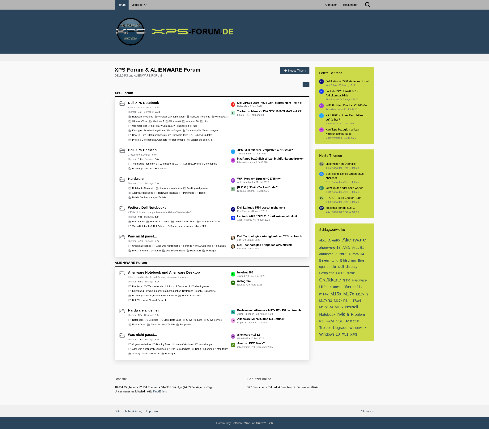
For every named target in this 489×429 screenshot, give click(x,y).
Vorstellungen (206, 344)
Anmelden (331, 4)
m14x (324, 294)
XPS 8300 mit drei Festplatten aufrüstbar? (265, 150)
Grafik (350, 273)
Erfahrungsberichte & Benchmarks (150, 168)
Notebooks (137, 320)
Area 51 (358, 248)
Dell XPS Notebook (143, 103)
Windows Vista (139, 121)
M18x (339, 307)
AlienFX (334, 240)
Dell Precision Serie (185, 221)
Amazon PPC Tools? (251, 343)
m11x (358, 287)
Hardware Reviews (168, 193)
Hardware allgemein (144, 310)
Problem (358, 314)
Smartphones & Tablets (163, 324)
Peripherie (188, 193)
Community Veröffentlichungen (202, 130)
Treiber (325, 327)
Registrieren (350, 4)
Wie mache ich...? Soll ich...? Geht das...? (168, 286)
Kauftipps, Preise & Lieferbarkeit (200, 163)
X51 (345, 334)
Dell (341, 267)
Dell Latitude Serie (210, 221)
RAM (329, 321)
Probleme (137, 286)
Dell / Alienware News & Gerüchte (149, 300)
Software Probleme (200, 116)
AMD (346, 248)
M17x (348, 293)
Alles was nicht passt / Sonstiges (149, 349)
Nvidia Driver (139, 324)
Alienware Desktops (142, 193)
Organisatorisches (141, 246)
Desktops (153, 320)
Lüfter (346, 287)
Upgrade (340, 327)
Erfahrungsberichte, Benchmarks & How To (154, 295)
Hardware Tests (180, 135)
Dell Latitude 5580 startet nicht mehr (261, 207)
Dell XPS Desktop (142, 150)
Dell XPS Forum (203, 349)
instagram (244, 281)
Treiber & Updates (202, 135)
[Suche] (367, 5)
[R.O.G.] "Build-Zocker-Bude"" (257, 187)
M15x (335, 293)
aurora (341, 254)
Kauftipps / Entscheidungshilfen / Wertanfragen (156, 130)
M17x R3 (341, 301)
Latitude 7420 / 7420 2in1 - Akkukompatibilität (267, 216)
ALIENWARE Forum (131, 263)
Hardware (136, 179)
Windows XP (221, 116)
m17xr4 (355, 301)
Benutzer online (259, 379)
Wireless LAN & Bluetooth (171, 116)
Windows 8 (175, 121)
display (351, 266)
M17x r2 (362, 294)
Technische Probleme (143, 163)
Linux (207, 121)
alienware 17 (330, 247)
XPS (353, 334)
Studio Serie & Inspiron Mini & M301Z (189, 226)
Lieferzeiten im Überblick (341, 163)
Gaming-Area (202, 286)
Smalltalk (221, 246)
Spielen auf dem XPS (201, 140)
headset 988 (245, 272)
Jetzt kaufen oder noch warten (344, 187)
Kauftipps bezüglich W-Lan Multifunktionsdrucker (270, 158)
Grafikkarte (330, 279)
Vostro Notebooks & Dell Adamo (148, 226)
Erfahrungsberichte (157, 135)
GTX (346, 280)
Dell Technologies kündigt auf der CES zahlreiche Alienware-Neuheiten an (271, 236)
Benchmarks (178, 140)
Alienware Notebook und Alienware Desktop (164, 272)
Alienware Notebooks (170, 188)
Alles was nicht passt (167, 246)
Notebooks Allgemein (143, 188)
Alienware (354, 240)
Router (202, 193)
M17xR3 (325, 301)
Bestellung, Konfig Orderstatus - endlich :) (345, 175)
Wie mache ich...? (169, 163)
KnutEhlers (160, 391)
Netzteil (351, 307)
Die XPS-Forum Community (146, 250)
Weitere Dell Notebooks (147, 208)
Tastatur (352, 321)
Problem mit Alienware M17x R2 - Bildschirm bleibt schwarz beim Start (271, 310)
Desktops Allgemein (197, 188)
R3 (321, 321)
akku (322, 240)
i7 (330, 287)
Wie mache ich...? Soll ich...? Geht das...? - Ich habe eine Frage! (165, 126)
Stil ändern (367, 411)
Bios (361, 260)
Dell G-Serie (138, 221)
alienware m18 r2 (248, 334)
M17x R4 (326, 307)
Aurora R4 (356, 254)
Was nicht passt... (142, 236)
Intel (336, 287)
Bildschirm (348, 260)
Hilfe (323, 287)
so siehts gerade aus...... (341, 207)
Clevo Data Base (172, 320)
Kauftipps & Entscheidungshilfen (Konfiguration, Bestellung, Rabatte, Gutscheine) (174, 291)
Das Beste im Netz (175, 250)
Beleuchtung (328, 260)
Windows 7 (158, 121)
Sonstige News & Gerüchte (197, 246)
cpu (322, 267)
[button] (306, 84)
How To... (137, 135)
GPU (340, 273)
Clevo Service (214, 320)
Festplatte (326, 273)
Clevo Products (194, 320)
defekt (331, 267)
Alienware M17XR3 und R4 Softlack (260, 319)
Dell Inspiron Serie (159, 221)
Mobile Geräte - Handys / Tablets (149, 197)
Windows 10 (192, 121)
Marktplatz (195, 250)
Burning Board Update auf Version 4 (175, 344)
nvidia (343, 314)
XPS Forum (124, 93)
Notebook (327, 314)
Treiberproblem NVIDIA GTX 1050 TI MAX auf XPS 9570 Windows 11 (271, 111)
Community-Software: (244, 423)
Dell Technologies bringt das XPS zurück (264, 244)
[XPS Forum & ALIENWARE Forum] (244, 31)
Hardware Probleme (142, 116)
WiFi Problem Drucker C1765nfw (259, 178)
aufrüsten (326, 254)
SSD (339, 321)
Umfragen (211, 250)
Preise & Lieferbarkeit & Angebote (149, 140)
